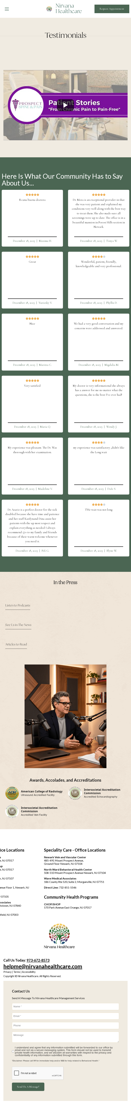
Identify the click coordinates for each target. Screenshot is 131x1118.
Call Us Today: (26, 960)
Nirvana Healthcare (69, 9)
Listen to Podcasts (17, 605)
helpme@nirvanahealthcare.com (42, 966)
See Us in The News (18, 625)
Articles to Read (16, 644)
